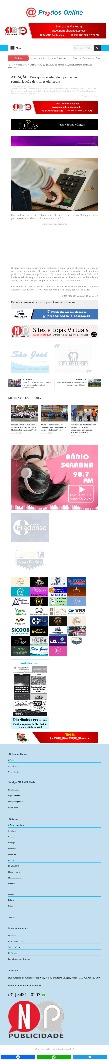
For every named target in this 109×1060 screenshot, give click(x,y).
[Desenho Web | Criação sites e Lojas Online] (36, 1019)
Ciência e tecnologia (16, 825)
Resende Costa (55, 91)
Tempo (10, 912)
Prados (46, 91)
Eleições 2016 (13, 866)
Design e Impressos (15, 801)
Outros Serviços (14, 772)
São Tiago (23, 93)
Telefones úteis (14, 947)
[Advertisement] (54, 246)
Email (96, 96)
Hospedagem (13, 807)
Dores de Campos (86, 89)
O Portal (11, 760)
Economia (12, 848)
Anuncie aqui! (13, 766)
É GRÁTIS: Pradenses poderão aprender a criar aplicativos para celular (37, 385)
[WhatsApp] (54, 1057)
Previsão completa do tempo (19, 959)
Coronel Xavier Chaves (71, 89)
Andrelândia (23, 89)
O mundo (11, 884)
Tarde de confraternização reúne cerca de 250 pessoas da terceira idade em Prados (53, 427)
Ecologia (11, 843)
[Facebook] (18, 1057)
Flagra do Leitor (14, 872)
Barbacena (31, 89)
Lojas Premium (14, 796)
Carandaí (45, 89)
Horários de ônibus (15, 941)
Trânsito (11, 918)
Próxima (80, 379)
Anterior (29, 379)
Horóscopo (12, 953)
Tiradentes (31, 93)
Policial (11, 894)
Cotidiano (12, 831)
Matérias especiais (15, 878)
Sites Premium (13, 790)
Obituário (12, 936)
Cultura (11, 837)
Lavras (35, 91)
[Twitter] (90, 1057)
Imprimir (86, 96)
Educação (12, 854)
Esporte (11, 860)
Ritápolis (63, 91)
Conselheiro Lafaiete (56, 89)
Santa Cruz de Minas (74, 91)
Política (40, 91)
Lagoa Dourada (27, 91)
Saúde (10, 906)
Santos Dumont (87, 91)
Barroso (38, 89)
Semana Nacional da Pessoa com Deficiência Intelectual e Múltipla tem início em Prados (24, 427)
